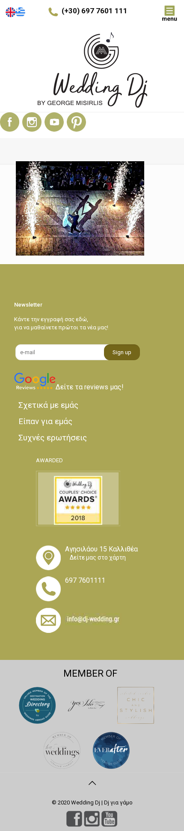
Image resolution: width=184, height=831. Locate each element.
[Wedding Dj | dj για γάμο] (92, 70)
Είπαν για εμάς (45, 421)
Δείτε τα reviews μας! (90, 387)
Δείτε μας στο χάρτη (98, 557)
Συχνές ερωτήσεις (52, 438)
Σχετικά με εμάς (48, 405)
